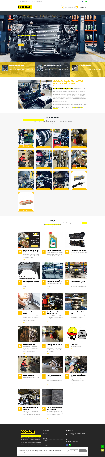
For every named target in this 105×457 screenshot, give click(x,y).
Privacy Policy (47, 445)
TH (20, 1)
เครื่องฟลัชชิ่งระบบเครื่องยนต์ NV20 (26, 146)
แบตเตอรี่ (44, 189)
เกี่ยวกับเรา (26, 13)
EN (18, 1)
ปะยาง (26, 168)
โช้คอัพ (79, 189)
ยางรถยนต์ (43, 146)
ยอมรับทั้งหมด (83, 450)
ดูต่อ (24, 259)
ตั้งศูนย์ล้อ (61, 146)
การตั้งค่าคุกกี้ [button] (66, 450)
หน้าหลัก (19, 13)
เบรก (26, 189)
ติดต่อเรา (43, 13)
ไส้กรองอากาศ (26, 210)
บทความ (37, 13)
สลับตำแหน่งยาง (43, 168)
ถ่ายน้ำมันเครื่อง (79, 168)
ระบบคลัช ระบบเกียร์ (61, 189)
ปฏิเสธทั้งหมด (74, 450)
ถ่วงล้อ (79, 146)
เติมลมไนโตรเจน (61, 168)
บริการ (32, 13)
